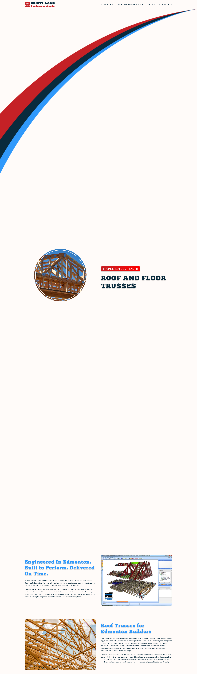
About (151, 4)
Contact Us (165, 4)
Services (106, 4)
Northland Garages (129, 4)
